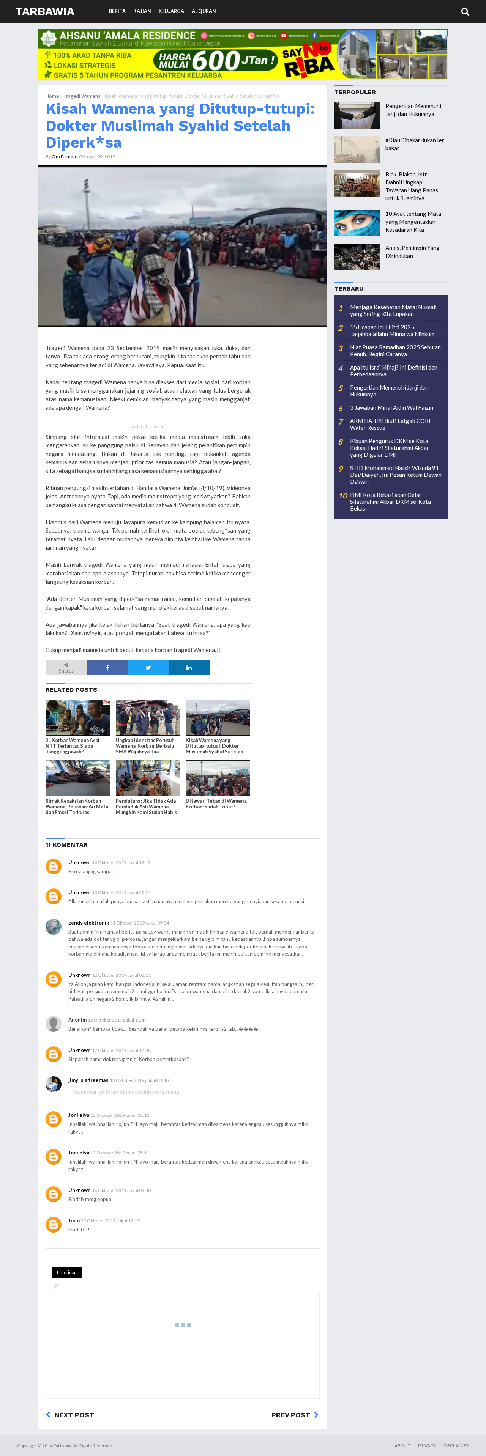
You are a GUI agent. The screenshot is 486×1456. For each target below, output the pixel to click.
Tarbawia (44, 11)
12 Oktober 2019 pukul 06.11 (121, 975)
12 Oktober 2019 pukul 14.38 (121, 1050)
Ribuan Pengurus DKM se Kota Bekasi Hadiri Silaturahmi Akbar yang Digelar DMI (389, 447)
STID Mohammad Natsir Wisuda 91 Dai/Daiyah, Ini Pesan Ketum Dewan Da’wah (396, 474)
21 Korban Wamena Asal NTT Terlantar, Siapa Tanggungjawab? (72, 746)
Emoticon (67, 1272)
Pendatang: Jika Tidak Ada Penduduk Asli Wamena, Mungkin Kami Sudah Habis (146, 806)
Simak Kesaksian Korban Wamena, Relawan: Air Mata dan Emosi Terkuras (77, 806)
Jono (74, 1220)
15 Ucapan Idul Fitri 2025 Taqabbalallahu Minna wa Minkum (392, 330)
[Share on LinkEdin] (189, 667)
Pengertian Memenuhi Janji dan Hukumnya (389, 391)
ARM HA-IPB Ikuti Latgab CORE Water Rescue (391, 424)
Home (52, 96)
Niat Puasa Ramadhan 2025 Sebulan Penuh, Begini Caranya (395, 350)
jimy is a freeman (88, 1080)
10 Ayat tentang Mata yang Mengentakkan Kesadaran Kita (413, 221)
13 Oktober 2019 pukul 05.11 (119, 1153)
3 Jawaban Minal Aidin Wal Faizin (391, 407)
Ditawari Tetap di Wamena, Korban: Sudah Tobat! (217, 804)
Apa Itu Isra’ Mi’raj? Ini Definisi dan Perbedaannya (393, 370)
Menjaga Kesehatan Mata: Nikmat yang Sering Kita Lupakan (393, 310)
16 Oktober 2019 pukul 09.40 (121, 1190)
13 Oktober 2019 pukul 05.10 (119, 1115)
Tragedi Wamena (82, 96)
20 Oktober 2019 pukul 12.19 (110, 1220)
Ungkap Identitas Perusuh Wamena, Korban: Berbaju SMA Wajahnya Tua (145, 746)
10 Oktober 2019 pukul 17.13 (121, 862)
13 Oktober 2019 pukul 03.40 (139, 1080)
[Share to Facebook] (107, 667)
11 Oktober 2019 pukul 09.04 (139, 923)
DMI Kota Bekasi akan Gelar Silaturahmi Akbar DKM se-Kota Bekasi (390, 501)
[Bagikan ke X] (148, 667)
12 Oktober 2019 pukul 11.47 (117, 1020)
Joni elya (78, 1115)
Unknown (79, 862)
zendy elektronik (88, 923)
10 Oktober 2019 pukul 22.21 (121, 892)
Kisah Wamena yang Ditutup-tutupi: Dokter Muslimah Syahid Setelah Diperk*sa (180, 125)
